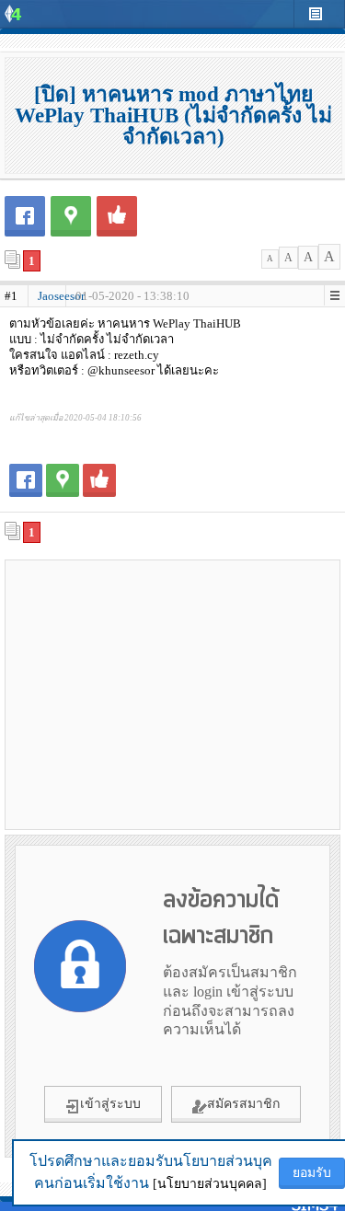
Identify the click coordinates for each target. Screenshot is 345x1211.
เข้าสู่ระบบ (110, 1104)
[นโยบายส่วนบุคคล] (210, 1184)
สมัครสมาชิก (243, 1104)
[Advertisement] (173, 694)
